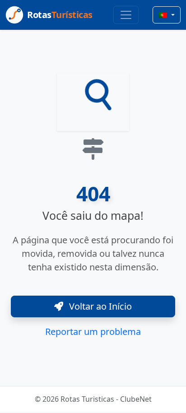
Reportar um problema (93, 331)
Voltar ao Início (99, 306)
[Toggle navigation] (126, 15)
